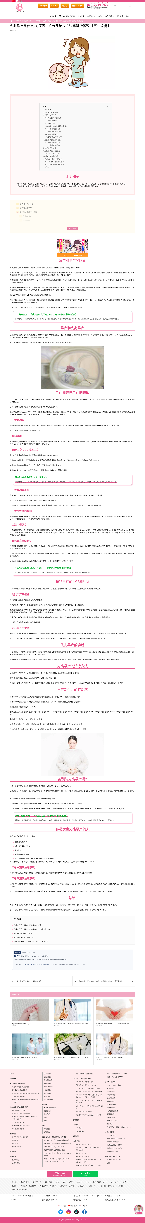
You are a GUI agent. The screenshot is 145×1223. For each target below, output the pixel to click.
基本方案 (15, 1143)
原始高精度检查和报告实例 (21, 1113)
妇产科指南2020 (44, 929)
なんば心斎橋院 (112, 1111)
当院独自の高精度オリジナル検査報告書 (89, 1092)
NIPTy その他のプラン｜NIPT (117, 1074)
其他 (43, 1125)
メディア (54, 5)
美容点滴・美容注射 (28, 1186)
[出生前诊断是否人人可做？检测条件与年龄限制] (72, 1010)
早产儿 (30, 933)
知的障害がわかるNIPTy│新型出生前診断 (57, 1143)
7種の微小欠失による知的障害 (54, 1147)
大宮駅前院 (111, 1092)
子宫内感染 (52, 120)
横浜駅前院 (111, 1101)
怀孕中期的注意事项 (56, 161)
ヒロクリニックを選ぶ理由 (82, 1078)
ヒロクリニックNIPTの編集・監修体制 (36, 964)
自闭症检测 (47, 1111)
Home (12, 1074)
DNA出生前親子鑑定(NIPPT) (96, 1182)
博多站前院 (47, 1093)
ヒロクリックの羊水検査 (84, 1112)
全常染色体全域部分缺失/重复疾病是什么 (25, 1093)
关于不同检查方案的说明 (20, 1137)
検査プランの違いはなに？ (84, 1144)
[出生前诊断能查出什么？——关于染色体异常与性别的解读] (114, 1010)
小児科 (14, 1186)
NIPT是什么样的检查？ (17, 1083)
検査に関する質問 (113, 1142)
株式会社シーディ (80, 1200)
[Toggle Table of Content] (107, 106)
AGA (57, 1182)
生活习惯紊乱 (53, 134)
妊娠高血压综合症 (55, 137)
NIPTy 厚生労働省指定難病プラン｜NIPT (89, 1165)
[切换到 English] (20, 1)
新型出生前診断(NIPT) (20, 1189)
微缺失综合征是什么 (18, 1096)
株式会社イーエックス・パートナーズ (87, 1195)
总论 (39, 925)
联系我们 (76, 1136)
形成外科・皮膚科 (67, 1186)
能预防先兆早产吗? (51, 156)
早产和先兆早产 (50, 115)
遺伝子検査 (37, 1182)
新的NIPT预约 (77, 5)
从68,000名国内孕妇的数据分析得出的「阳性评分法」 (24, 1118)
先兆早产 (30, 937)
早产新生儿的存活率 (52, 153)
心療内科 (91, 1186)
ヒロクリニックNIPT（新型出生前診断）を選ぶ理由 (89, 1148)
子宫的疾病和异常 (55, 131)
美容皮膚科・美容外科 (48, 1186)
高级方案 (15, 1140)
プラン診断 (43, 5)
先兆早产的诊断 (50, 148)
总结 (47, 167)
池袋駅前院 (111, 1098)
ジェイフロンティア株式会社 (22, 1195)
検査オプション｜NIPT (115, 1077)
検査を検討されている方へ (116, 1138)
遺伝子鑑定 (24, 1182)
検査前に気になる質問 (114, 1145)
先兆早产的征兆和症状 (52, 140)
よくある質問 (111, 1135)
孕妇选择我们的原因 (18, 1110)
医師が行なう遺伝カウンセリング (87, 1085)
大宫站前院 (16, 1163)
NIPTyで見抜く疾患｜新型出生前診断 (56, 1140)
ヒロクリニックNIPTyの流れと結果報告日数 (89, 1107)
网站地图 (47, 1129)
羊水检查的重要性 (18, 1129)
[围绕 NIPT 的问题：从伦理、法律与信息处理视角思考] (114, 1044)
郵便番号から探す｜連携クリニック (119, 1127)
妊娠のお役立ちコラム (114, 1160)
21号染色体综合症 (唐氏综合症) (77, 460)
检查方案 (13, 1134)
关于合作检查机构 (18, 1122)
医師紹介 (110, 1124)
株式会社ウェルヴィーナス (115, 1200)
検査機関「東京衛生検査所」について (88, 1115)
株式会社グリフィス (49, 1200)
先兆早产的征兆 (54, 142)
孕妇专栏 (45, 1104)
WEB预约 (13, 1078)
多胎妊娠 (51, 123)
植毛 (71, 1182)
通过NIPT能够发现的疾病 (20, 1087)
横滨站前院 (47, 1077)
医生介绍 (47, 1096)
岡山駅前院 (111, 1114)
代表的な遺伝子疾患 (82, 1156)
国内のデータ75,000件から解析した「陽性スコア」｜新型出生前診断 (89, 1096)
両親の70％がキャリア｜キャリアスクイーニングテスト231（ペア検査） (57, 1160)
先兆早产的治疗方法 (52, 151)
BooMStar (14, 1200)
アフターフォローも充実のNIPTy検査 (88, 1088)
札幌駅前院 (111, 1088)
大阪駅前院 (111, 1108)
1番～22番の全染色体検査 (84, 1074)
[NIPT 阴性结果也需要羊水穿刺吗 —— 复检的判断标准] (30, 1044)
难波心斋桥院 (48, 1087)
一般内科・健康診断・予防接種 (111, 1186)
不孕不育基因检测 (50, 1108)
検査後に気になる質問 (114, 1148)
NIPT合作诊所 (48, 1100)
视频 (45, 1121)
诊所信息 (13, 1156)
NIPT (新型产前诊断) (31, 470)
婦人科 (14, 1182)
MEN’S (79, 1182)
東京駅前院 (111, 1095)
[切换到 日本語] (17, 1)
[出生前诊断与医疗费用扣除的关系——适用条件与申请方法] (72, 1044)
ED (64, 1182)
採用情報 (76, 1120)
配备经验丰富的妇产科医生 (21, 1125)
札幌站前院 (16, 1160)
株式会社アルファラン (50, 1195)
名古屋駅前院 (111, 1104)
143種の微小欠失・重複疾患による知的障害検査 (57, 1154)
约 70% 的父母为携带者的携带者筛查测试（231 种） (25, 1101)
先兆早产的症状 (54, 145)
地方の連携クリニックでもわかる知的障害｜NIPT (89, 1101)
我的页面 (65, 5)
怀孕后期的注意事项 (56, 164)
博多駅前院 (111, 1117)
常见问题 (13, 1151)
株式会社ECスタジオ (113, 1195)
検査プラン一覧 (81, 1153)
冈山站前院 (47, 1090)
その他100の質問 (112, 1151)
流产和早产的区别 (51, 112)
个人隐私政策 (80, 1131)
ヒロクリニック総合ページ (121, 1182)
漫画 (45, 1117)
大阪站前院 (47, 1083)
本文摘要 (47, 109)
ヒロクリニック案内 (114, 1085)
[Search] (129, 6)
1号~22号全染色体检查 (19, 1090)
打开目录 (72, 228)
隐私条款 (47, 1132)
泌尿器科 (81, 1186)
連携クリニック (112, 1121)
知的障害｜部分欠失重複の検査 (54, 1150)
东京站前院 (47, 1074)
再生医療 (48, 1182)
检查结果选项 (16, 1147)
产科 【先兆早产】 (43, 941)
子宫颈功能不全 (54, 129)
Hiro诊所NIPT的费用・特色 (19, 1107)
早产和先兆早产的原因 (52, 118)
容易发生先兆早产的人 (53, 159)
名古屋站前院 (48, 1080)
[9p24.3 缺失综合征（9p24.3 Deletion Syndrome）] (30, 1010)
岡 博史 (17, 956)
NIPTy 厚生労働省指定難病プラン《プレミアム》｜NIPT (89, 1161)
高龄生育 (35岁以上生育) (57, 126)
